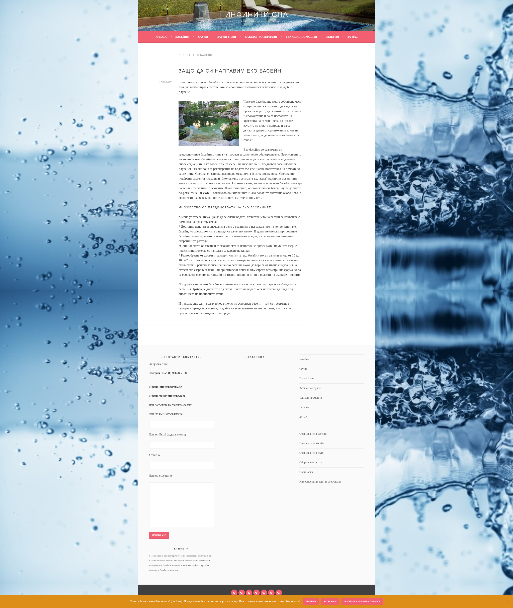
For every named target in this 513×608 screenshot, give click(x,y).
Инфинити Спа (256, 14)
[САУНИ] (241, 593)
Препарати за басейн (311, 443)
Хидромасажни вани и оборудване (320, 481)
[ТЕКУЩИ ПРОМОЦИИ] (264, 593)
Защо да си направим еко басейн (230, 71)
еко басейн (179, 561)
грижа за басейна (165, 561)
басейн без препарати (167, 556)
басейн (152, 556)
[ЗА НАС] (279, 593)
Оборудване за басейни (313, 433)
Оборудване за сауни (311, 452)
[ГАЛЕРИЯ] (271, 593)
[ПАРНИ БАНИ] (249, 593)
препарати (173, 570)
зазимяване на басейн (195, 561)
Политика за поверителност (362, 601)
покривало (204, 565)
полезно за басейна (158, 570)
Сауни (203, 36)
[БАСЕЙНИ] (234, 593)
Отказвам (330, 601)
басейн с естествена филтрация (193, 556)
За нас (352, 36)
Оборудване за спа (310, 462)
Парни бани (226, 36)
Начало (162, 36)
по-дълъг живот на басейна (185, 565)
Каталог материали (261, 36)
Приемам (311, 601)
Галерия (332, 36)
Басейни (182, 36)
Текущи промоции (301, 36)
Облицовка (306, 472)
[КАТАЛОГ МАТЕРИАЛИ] (256, 593)
